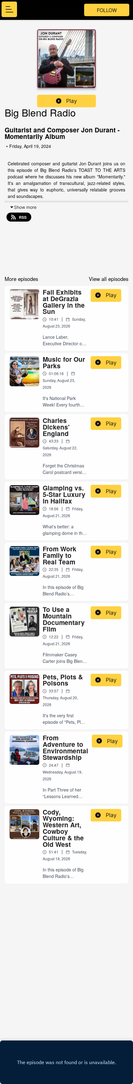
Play (71, 101)
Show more (25, 207)
